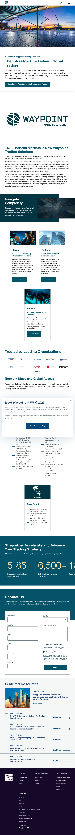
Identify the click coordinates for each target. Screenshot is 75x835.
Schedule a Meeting (37, 426)
